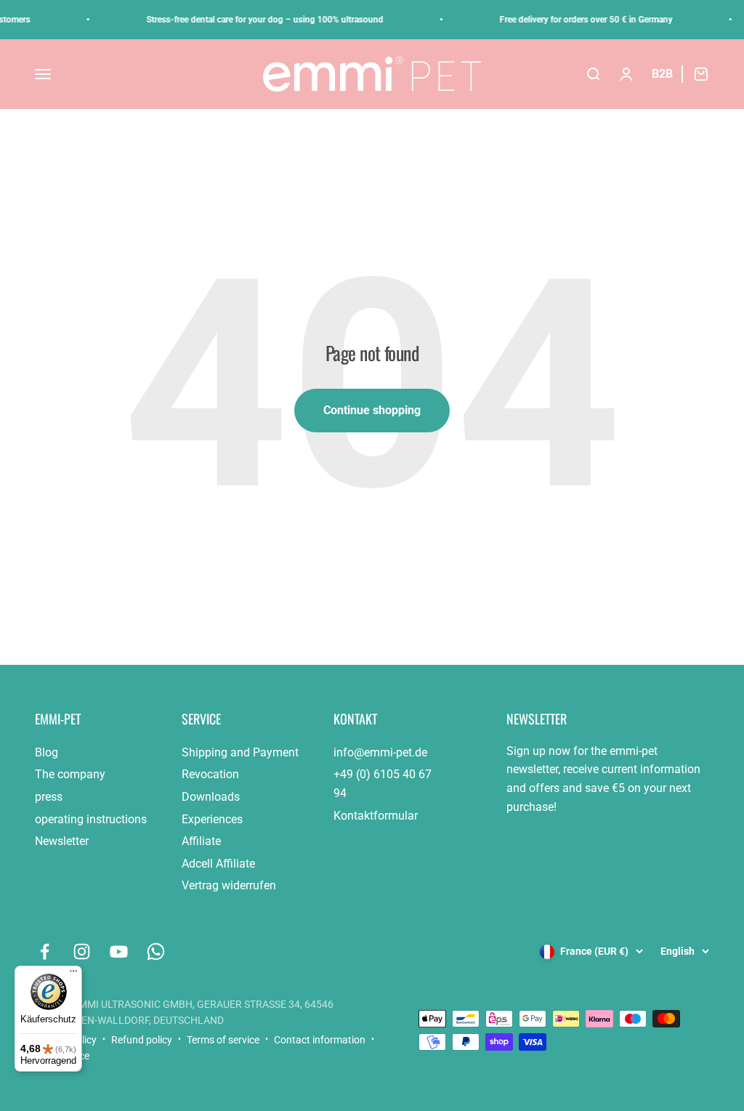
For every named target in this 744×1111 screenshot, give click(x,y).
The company (70, 774)
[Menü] (73, 974)
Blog (46, 752)
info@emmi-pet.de (380, 752)
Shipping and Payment (240, 752)
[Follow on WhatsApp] (156, 951)
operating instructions (91, 819)
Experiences (212, 819)
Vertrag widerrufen (229, 885)
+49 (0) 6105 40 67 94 (382, 783)
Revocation (210, 774)
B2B (662, 74)
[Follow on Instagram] (82, 951)
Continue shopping (372, 410)
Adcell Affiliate (218, 863)
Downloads (211, 797)
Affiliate (201, 841)
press (48, 797)
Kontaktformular (375, 816)
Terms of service (223, 1040)
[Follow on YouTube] (119, 951)
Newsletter (62, 841)
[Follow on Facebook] (44, 951)
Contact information (319, 1040)
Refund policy (141, 1040)
